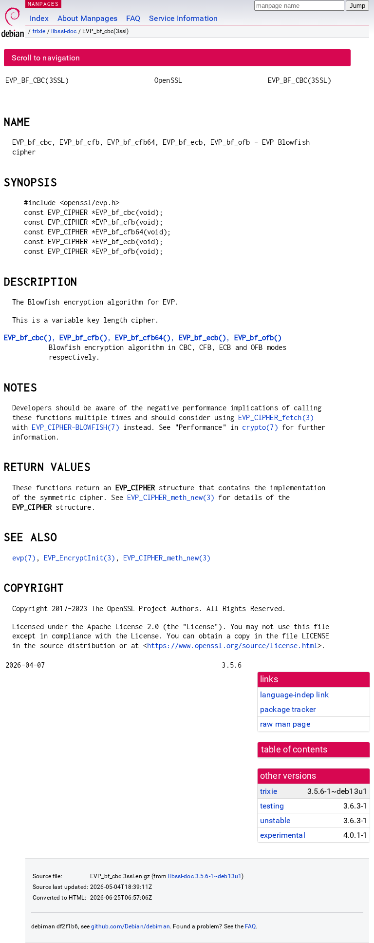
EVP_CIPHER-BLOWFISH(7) (75, 427)
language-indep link (294, 694)
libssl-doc (64, 31)
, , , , (143, 337)
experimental (282, 835)
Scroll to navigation (46, 57)
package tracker (288, 709)
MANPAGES (43, 3)
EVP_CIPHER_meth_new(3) (170, 497)
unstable (275, 820)
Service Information (183, 18)
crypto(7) (260, 427)
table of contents (294, 749)
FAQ (133, 18)
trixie (39, 31)
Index (39, 18)
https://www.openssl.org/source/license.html (232, 645)
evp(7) (24, 558)
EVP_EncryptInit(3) (79, 558)
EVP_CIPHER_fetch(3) (276, 417)
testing (272, 805)
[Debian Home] (12, 19)
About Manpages (87, 18)
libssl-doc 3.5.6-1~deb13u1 (205, 876)
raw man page (285, 724)
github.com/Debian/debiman (130, 926)
